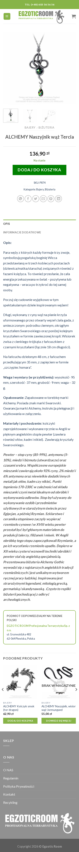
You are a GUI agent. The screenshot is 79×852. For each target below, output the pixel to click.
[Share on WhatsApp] (20, 198)
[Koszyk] (74, 16)
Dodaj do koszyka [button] (20, 720)
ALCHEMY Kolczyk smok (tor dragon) (18, 708)
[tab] (39, 224)
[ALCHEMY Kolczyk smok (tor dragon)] (20, 682)
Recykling (10, 802)
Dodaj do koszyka (39, 169)
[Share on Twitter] (35, 198)
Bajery (30, 127)
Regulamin (10, 778)
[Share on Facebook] (28, 198)
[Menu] (7, 16)
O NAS (8, 770)
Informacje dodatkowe (22, 232)
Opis (6, 223)
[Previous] (10, 68)
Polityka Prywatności (18, 786)
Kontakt (9, 794)
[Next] (69, 68)
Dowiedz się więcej (58, 720)
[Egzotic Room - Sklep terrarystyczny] (41, 16)
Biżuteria (46, 127)
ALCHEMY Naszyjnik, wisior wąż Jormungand (59, 708)
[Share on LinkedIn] (58, 198)
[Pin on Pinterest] (50, 198)
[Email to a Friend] (43, 198)
